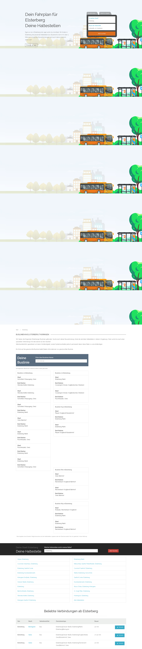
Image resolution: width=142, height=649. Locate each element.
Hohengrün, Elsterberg (81, 595)
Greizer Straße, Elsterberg (25, 582)
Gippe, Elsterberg (22, 559)
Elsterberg (20, 586)
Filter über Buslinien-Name (44, 357)
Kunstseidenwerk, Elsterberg (83, 582)
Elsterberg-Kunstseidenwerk (26, 573)
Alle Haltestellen (79, 600)
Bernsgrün (31, 627)
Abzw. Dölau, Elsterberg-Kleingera (84, 586)
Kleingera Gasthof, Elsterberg (26, 600)
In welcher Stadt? (94, 18)
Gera (30, 635)
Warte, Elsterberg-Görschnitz (83, 573)
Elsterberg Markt (79, 559)
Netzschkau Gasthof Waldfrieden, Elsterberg (88, 564)
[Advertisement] (71, 452)
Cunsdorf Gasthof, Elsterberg (83, 568)
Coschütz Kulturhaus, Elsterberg (27, 564)
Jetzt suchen (102, 33)
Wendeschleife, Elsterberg (25, 595)
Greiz (30, 643)
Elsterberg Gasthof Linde (25, 568)
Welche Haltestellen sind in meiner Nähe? (58, 547)
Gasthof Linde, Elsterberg (82, 577)
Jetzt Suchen (113, 551)
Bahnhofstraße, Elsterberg (25, 591)
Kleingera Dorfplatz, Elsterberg (27, 577)
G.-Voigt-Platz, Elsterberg (82, 591)
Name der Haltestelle (95, 25)
